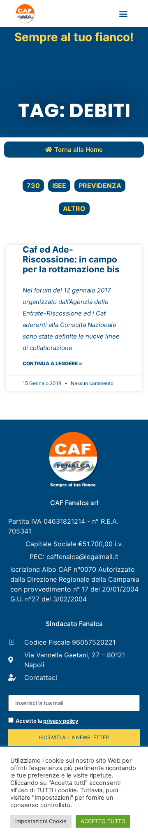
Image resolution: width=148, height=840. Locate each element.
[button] (123, 14)
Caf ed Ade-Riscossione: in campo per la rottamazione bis (71, 259)
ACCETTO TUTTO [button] (103, 821)
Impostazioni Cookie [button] (41, 821)
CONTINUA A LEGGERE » (52, 363)
